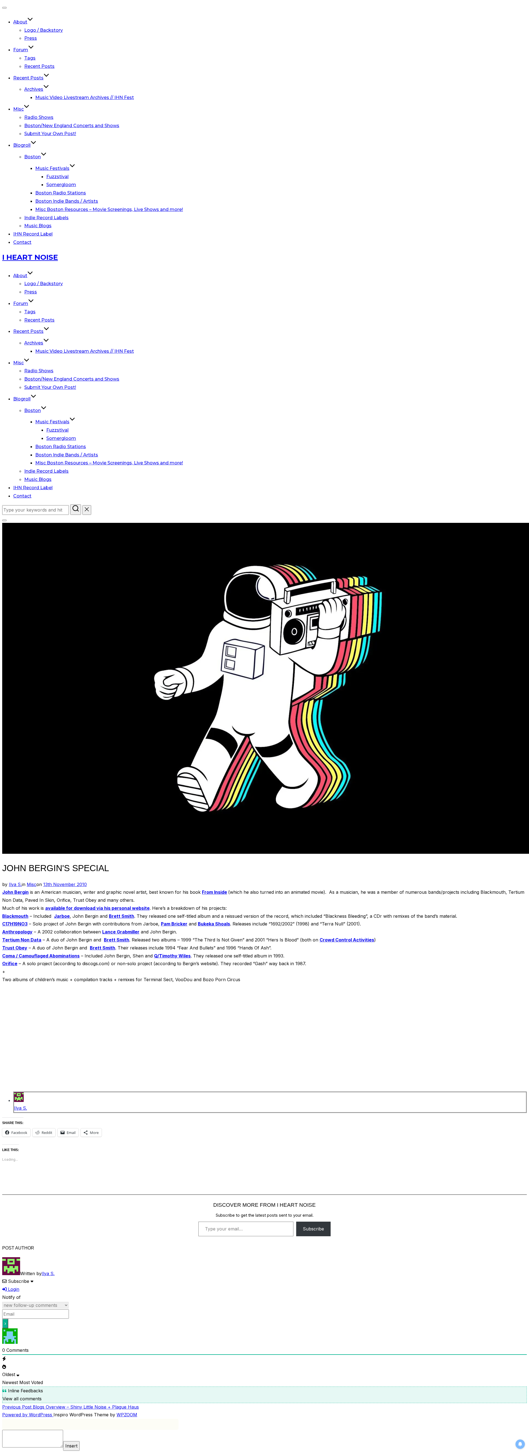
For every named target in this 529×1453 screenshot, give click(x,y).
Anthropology (17, 932)
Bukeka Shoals (214, 924)
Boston (32, 156)
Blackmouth (15, 916)
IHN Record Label (33, 234)
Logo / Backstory (43, 30)
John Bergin (15, 892)
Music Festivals (52, 168)
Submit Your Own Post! (50, 133)
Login (13, 1289)
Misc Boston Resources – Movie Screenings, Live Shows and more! (109, 209)
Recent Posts (39, 66)
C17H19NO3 (15, 924)
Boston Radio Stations (60, 193)
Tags (30, 58)
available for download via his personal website (97, 908)
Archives (33, 89)
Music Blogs (38, 225)
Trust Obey (14, 948)
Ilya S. (15, 884)
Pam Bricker (174, 924)
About (20, 22)
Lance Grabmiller (120, 932)
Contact (22, 242)
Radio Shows (38, 117)
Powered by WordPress (27, 1414)
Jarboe (62, 916)
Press (30, 38)
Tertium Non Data (21, 940)
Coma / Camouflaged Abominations (41, 956)
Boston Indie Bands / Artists (66, 201)
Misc (18, 109)
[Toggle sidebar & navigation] (4, 520)
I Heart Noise (30, 257)
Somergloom (61, 184)
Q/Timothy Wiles (172, 956)
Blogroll (22, 145)
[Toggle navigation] (4, 8)
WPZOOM (127, 1414)
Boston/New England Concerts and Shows (71, 125)
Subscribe (313, 1229)
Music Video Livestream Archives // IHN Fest (84, 97)
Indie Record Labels (46, 217)
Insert (71, 1446)
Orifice (9, 963)
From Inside (214, 892)
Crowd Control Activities (347, 940)
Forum (20, 49)
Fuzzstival (57, 176)
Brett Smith (121, 916)
